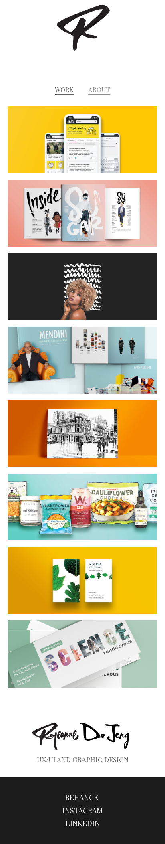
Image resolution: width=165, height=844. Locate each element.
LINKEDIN (83, 823)
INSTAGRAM (82, 810)
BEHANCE (82, 797)
